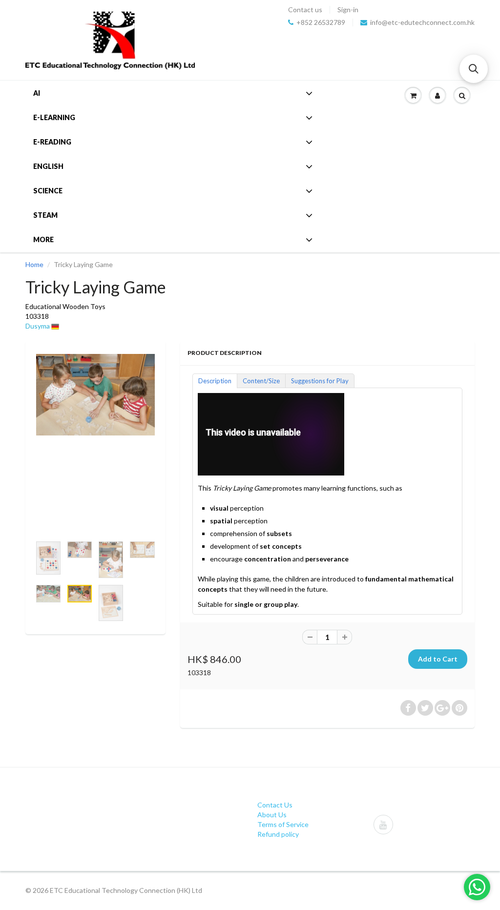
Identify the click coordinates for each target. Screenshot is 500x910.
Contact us (305, 10)
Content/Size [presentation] (261, 381)
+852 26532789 (320, 22)
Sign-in (347, 10)
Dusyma (37, 326)
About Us (272, 814)
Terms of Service (283, 824)
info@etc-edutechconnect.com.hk (422, 22)
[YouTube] (383, 824)
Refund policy (278, 834)
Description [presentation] (214, 381)
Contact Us (274, 805)
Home (34, 264)
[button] (473, 69)
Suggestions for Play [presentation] (320, 381)
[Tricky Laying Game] (95, 395)
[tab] (214, 380)
